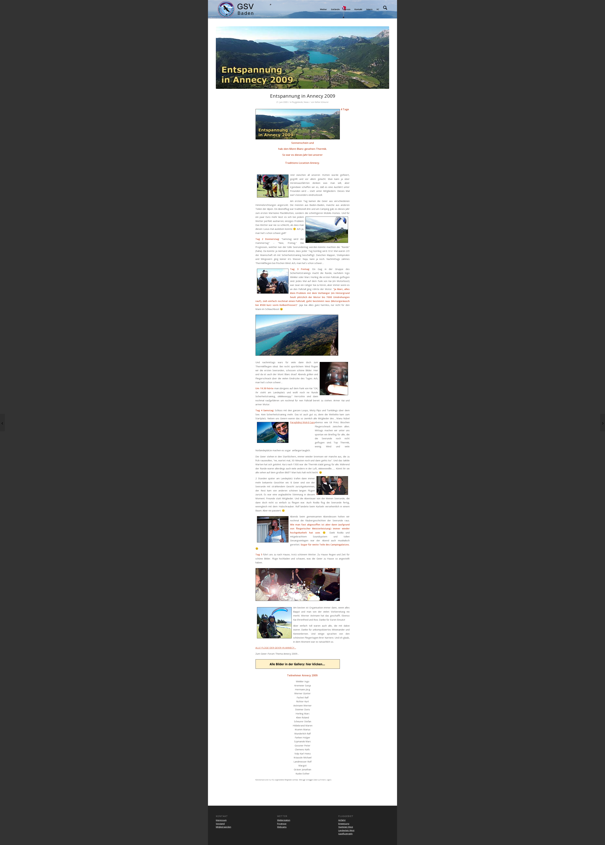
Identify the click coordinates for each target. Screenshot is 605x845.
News (306, 102)
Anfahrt (342, 820)
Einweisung (343, 823)
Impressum (221, 820)
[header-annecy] (302, 57)
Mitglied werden (223, 826)
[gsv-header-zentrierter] (236, 9)
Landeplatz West (346, 830)
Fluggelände (297, 102)
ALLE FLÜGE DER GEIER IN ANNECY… (275, 647)
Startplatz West (345, 826)
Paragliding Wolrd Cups (302, 422)
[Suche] (385, 9)
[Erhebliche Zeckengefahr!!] (2, 422)
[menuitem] (323, 9)
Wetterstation (283, 820)
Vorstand (220, 823)
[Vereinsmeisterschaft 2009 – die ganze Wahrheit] (602, 422)
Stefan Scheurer (322, 102)
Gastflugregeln (345, 833)
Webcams (282, 826)
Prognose (281, 823)
